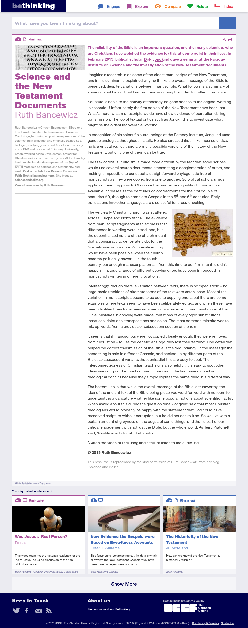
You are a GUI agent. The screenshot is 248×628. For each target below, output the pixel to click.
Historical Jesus (53, 571)
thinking (33, 5)
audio (187, 442)
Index (228, 6)
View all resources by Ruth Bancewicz (40, 185)
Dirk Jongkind (156, 59)
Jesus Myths (71, 571)
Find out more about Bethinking (109, 609)
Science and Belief (103, 467)
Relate (202, 6)
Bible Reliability (23, 483)
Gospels (37, 571)
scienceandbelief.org (29, 180)
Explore (141, 6)
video (185, 92)
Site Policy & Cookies (205, 623)
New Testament (42, 483)
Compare (173, 6)
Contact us (227, 623)
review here (46, 175)
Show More (124, 584)
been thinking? (56, 23)
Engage (113, 6)
